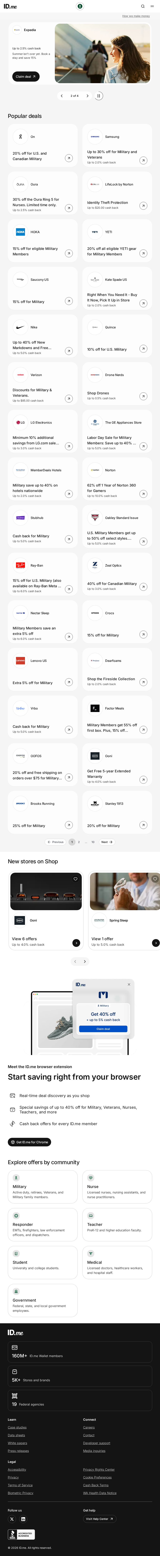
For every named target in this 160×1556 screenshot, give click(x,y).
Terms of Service (20, 1485)
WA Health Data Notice (99, 1493)
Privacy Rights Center (99, 1469)
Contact (88, 1435)
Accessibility (17, 1469)
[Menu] (152, 6)
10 (93, 842)
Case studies (17, 1427)
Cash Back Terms (95, 1485)
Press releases (18, 1451)
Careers (89, 1427)
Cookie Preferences (97, 1477)
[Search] (143, 6)
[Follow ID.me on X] (12, 1519)
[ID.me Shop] (13, 6)
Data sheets (16, 1435)
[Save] (75, 879)
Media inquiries (94, 1451)
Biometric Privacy (20, 1493)
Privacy (13, 1477)
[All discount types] (80, 6)
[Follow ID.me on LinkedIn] (23, 1519)
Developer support (96, 1443)
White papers (17, 1443)
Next (104, 842)
